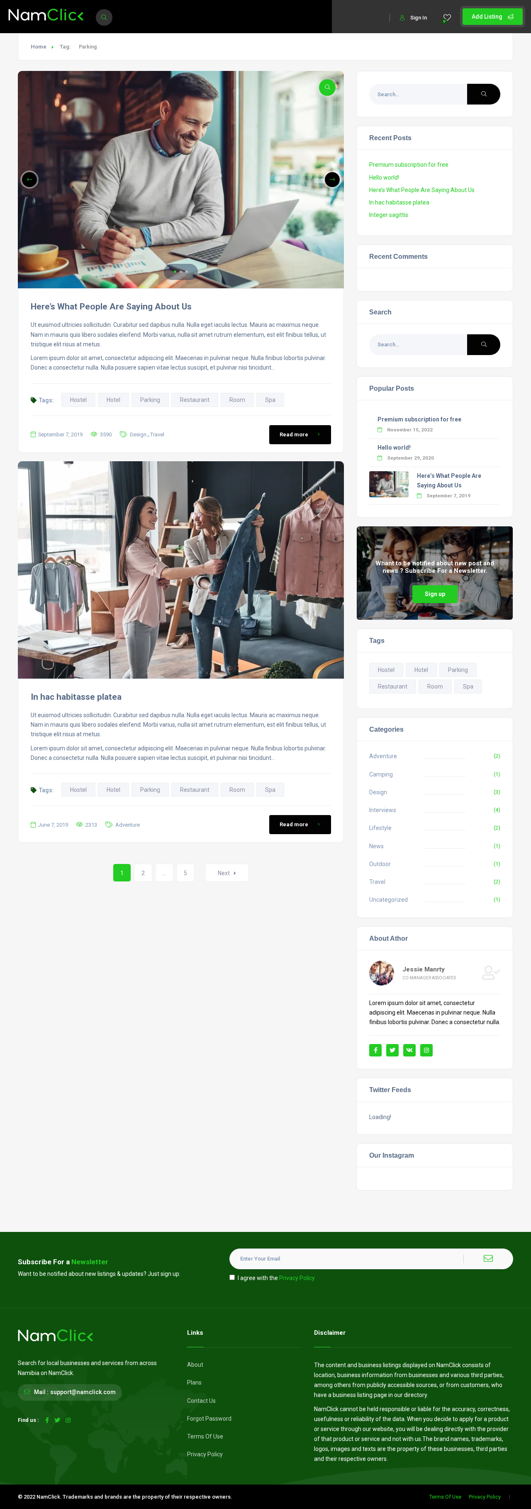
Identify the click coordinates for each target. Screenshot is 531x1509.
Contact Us (201, 1400)
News (376, 846)
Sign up (435, 594)
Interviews (382, 810)
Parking (150, 400)
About (195, 1364)
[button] (175, 271)
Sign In (418, 18)
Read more (294, 434)
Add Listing (488, 16)
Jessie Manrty (423, 969)
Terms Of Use (205, 1436)
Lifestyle (380, 828)
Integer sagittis (388, 215)
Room (237, 400)
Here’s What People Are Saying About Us (111, 307)
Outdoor (380, 864)
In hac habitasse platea (76, 697)
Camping (381, 774)
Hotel (113, 400)
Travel (157, 434)
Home (38, 47)
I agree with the (276, 1278)
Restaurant (194, 400)
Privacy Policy (297, 1278)
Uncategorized (388, 899)
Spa (270, 400)
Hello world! (384, 177)
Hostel (78, 400)
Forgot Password (209, 1418)
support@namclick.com (83, 1392)
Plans (194, 1382)
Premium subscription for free (408, 164)
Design (138, 434)
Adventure (127, 825)
